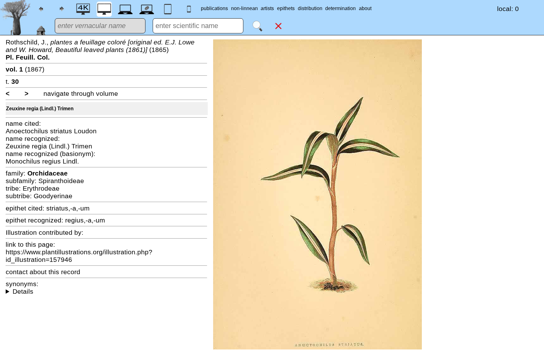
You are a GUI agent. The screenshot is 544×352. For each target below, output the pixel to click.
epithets (286, 8)
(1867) (25, 69)
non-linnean (244, 8)
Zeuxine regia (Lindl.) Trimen (40, 108)
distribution (310, 8)
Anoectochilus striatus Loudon (51, 131)
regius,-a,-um (85, 220)
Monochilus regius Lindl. (42, 161)
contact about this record (43, 271)
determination (340, 8)
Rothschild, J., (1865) (100, 49)
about (365, 8)
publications (214, 8)
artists (267, 8)
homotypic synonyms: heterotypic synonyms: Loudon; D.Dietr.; (106, 291)
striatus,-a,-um (68, 208)
